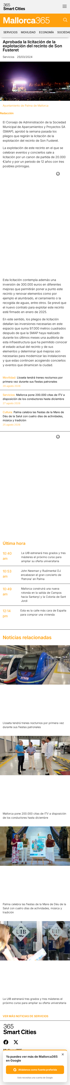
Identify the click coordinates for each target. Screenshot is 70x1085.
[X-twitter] (15, 1042)
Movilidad (28, 32)
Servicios (10, 32)
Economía (46, 32)
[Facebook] (5, 1042)
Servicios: (9, 395)
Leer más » (8, 731)
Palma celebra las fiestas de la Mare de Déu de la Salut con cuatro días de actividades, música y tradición (34, 908)
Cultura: (8, 412)
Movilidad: (9, 377)
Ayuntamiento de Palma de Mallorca (25, 105)
